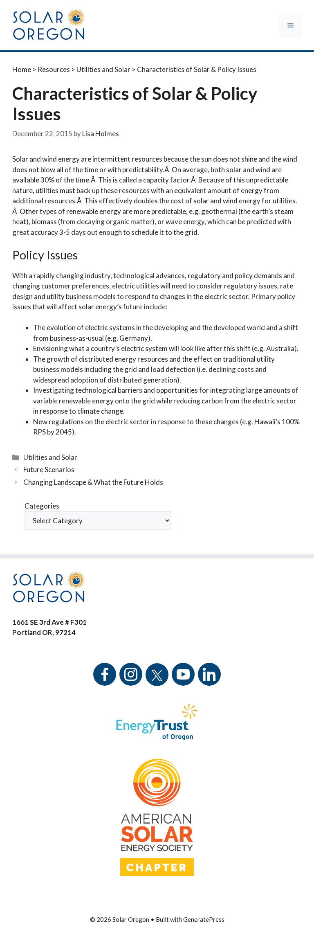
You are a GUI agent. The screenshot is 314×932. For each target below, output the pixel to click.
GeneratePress (203, 919)
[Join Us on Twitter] (157, 670)
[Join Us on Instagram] (130, 679)
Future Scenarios (48, 469)
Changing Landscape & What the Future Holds (93, 482)
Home (21, 69)
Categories (42, 506)
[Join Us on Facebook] (104, 679)
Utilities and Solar (103, 69)
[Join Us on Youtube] (183, 679)
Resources (54, 69)
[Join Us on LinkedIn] (209, 679)
